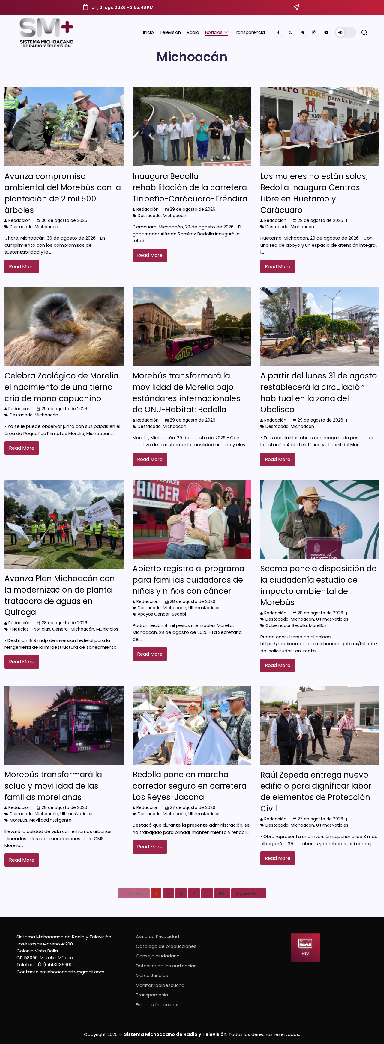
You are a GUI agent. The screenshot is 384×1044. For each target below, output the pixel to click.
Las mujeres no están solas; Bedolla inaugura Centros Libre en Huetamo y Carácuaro (314, 193)
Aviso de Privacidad (157, 936)
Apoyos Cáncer (154, 614)
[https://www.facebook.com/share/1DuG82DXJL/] (278, 32)
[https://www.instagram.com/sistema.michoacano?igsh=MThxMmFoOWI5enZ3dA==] (314, 32)
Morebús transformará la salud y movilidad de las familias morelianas (53, 785)
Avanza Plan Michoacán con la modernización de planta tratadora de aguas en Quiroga (59, 595)
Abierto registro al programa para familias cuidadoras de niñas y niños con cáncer (188, 579)
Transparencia (152, 995)
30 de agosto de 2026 (64, 220)
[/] (290, 32)
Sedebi (179, 614)
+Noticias (19, 629)
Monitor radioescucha (160, 985)
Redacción (19, 220)
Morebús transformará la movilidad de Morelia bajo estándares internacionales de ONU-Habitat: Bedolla (186, 392)
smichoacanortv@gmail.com (72, 972)
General (60, 629)
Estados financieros (158, 1004)
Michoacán (46, 227)
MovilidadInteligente (50, 820)
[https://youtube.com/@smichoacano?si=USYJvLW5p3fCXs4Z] (326, 32)
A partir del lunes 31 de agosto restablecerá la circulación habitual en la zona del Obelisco (318, 392)
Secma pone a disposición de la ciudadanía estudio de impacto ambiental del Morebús (318, 585)
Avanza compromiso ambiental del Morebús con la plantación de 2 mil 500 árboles (62, 193)
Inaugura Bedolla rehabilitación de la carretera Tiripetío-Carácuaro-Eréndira (190, 187)
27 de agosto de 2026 (192, 807)
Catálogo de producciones (166, 946)
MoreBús (318, 625)
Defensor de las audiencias (166, 966)
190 (222, 893)
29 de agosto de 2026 (192, 209)
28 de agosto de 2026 (64, 623)
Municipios (107, 629)
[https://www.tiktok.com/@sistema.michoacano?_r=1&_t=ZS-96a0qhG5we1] (302, 32)
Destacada (21, 227)
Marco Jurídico (152, 975)
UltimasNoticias (204, 608)
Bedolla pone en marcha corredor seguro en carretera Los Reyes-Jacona (190, 785)
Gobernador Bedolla (286, 625)
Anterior (136, 893)
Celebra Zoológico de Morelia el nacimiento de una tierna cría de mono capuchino (61, 387)
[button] (345, 32)
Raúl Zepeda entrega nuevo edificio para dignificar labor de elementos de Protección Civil (316, 791)
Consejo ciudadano (158, 956)
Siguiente (246, 893)
